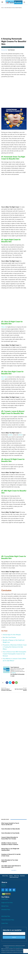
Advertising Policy (5, 916)
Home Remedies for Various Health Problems (13, 7)
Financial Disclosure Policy (7, 919)
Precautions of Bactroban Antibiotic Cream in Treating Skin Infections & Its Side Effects (15, 647)
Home (2, 7)
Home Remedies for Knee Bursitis (10, 833)
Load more (13, 870)
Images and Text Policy (7, 902)
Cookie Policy (4, 923)
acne (2, 379)
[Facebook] (7, 682)
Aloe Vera (4, 377)
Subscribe (14, 937)
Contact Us (3, 885)
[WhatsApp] (16, 682)
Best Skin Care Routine (9, 637)
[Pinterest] (13, 682)
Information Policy (5, 909)
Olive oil (3, 327)
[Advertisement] (14, 23)
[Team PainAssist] (6, 671)
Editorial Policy (4, 906)
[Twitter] (10, 682)
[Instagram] (6, 889)
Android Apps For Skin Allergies (12, 634)
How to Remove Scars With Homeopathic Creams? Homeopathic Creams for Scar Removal (14, 654)
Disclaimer (16, 947)
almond (20, 435)
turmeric (10, 435)
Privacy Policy (4, 899)
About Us (3, 884)
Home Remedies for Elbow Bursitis (10, 829)
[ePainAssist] (14, 2)
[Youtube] (13, 889)
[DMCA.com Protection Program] (6, 894)
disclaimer (14, 672)
